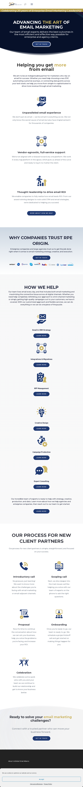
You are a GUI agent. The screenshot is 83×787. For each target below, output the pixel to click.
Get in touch (41, 44)
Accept (41, 779)
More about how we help (41, 213)
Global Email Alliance (22, 761)
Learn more (41, 335)
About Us (11, 761)
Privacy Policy (48, 784)
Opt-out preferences (36, 784)
